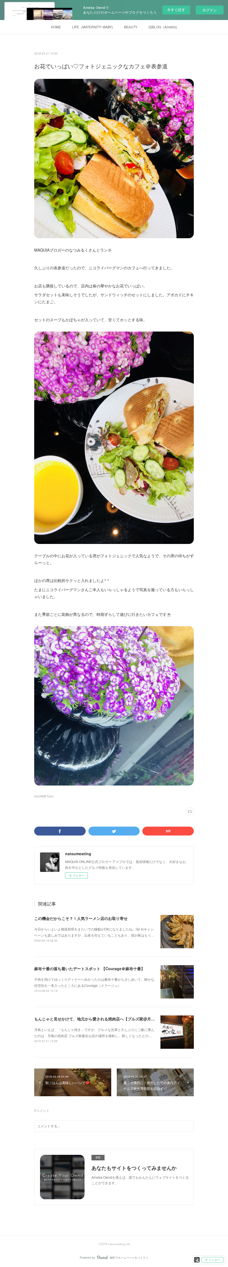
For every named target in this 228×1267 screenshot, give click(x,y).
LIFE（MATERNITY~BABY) (92, 26)
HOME (56, 26)
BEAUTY (130, 26)
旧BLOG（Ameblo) (162, 26)
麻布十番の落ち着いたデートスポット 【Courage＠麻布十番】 (89, 968)
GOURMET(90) (43, 796)
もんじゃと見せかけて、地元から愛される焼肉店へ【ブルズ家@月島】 (96, 1019)
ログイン (209, 9)
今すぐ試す (176, 9)
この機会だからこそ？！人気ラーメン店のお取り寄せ (81, 918)
